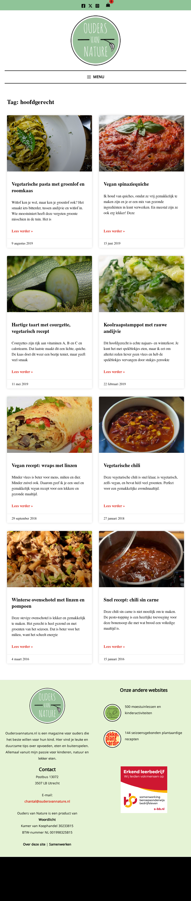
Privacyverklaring (47, 865)
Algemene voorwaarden (47, 872)
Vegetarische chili (122, 465)
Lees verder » (22, 231)
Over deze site (34, 844)
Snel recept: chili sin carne (131, 599)
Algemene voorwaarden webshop (47, 879)
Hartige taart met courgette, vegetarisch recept (41, 327)
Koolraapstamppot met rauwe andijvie (135, 327)
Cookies (47, 887)
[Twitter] (90, 6)
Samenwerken (60, 844)
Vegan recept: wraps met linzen (44, 465)
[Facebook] (83, 6)
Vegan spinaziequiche (126, 183)
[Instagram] (97, 6)
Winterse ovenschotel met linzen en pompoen (48, 602)
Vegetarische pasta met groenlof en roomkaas (48, 187)
